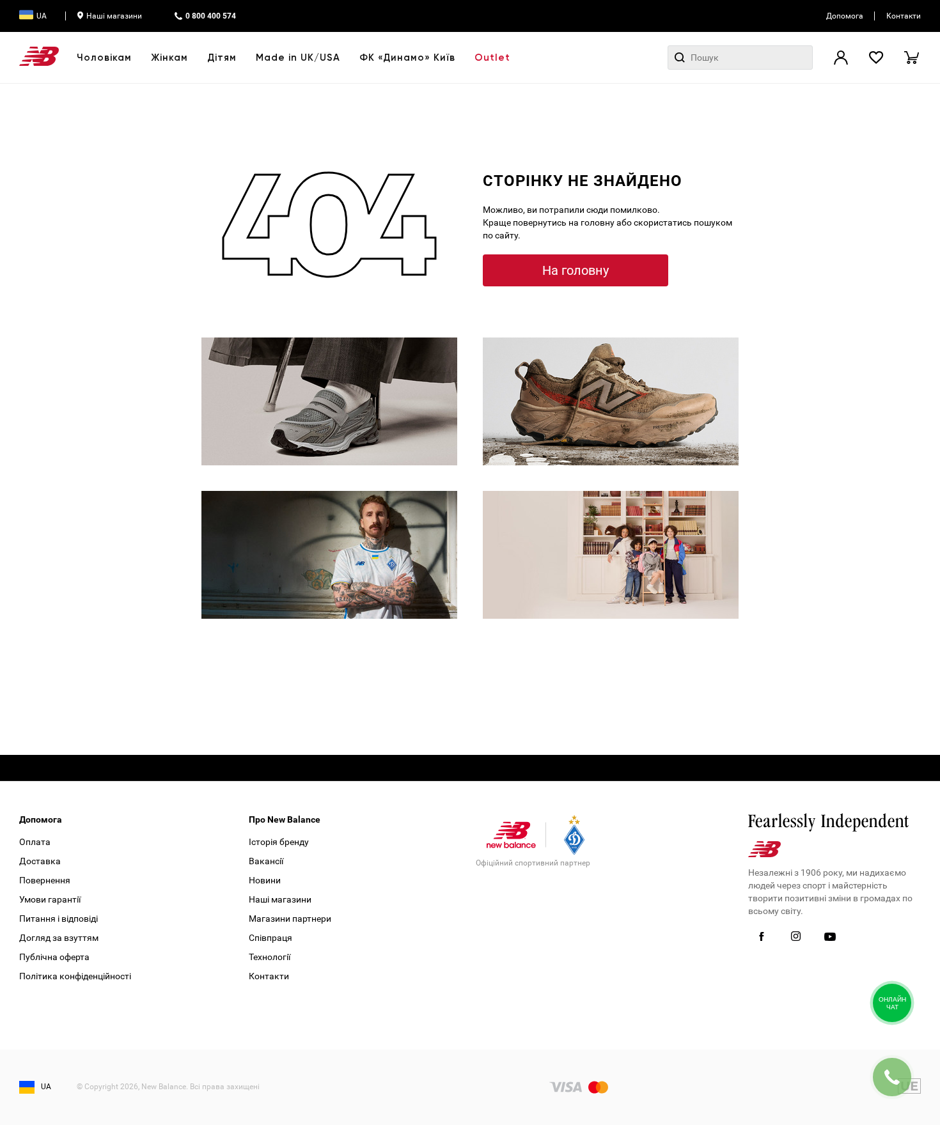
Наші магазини (114, 16)
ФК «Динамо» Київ (407, 57)
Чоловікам (104, 57)
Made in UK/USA (298, 57)
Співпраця (270, 938)
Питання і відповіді (58, 918)
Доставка (40, 861)
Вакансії (266, 861)
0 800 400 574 (210, 16)
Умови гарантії (50, 899)
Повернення (44, 880)
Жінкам (169, 57)
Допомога (844, 16)
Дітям (222, 57)
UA (41, 16)
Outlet (492, 57)
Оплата (35, 842)
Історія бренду (279, 842)
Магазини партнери (290, 918)
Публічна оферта (54, 957)
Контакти (903, 16)
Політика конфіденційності (75, 976)
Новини (265, 880)
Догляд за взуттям (58, 938)
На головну (575, 270)
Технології (269, 957)
